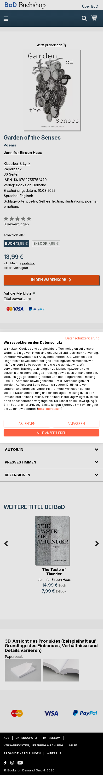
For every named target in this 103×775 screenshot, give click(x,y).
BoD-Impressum (49, 409)
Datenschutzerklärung (82, 338)
